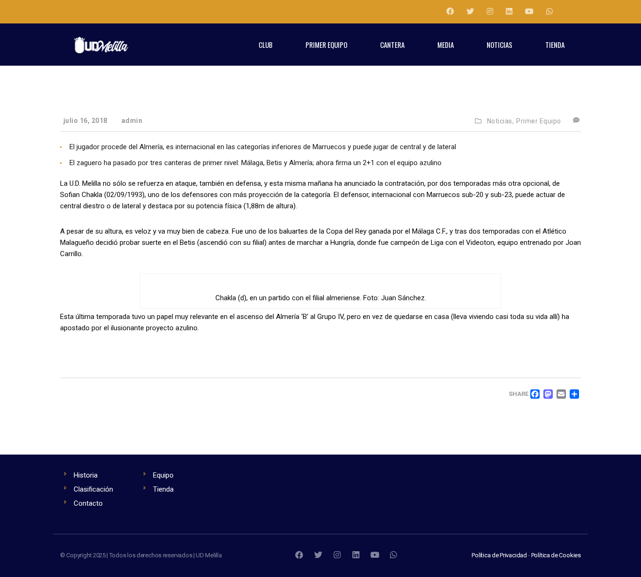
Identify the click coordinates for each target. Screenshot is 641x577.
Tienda (163, 489)
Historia (86, 475)
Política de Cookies (556, 555)
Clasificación (93, 489)
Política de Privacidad (499, 555)
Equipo (163, 475)
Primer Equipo (538, 121)
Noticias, (500, 121)
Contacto (88, 503)
